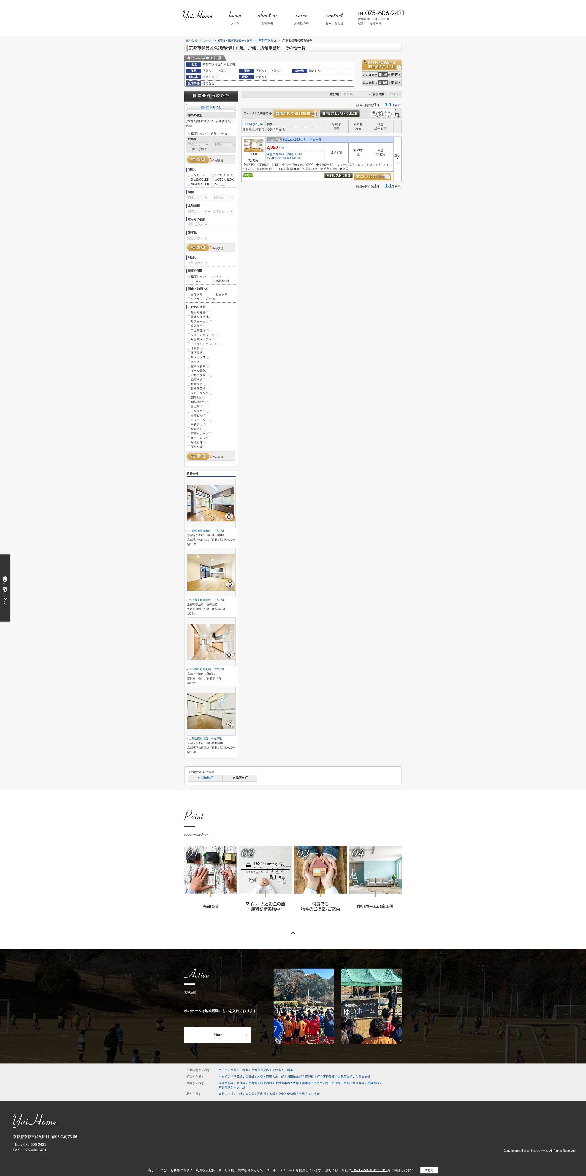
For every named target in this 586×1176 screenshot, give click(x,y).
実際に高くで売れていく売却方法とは (210, 884)
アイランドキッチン (206, 344)
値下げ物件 (199, 149)
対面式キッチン (203, 339)
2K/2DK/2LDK (200, 179)
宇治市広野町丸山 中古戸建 (207, 669)
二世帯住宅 (200, 330)
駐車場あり (200, 366)
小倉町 (223, 1076)
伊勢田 (291, 1093)
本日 (218, 276)
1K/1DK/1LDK (224, 175)
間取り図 (257, 124)
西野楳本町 (312, 1076)
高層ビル (198, 415)
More (218, 1035)
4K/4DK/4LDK (200, 184)
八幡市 (288, 1070)
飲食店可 (198, 429)
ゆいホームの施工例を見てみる (375, 884)
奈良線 (240, 1083)
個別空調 (198, 446)
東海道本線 (282, 1083)
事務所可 (198, 424)
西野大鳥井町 (275, 1076)
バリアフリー (201, 375)
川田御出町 (294, 1076)
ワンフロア (200, 411)
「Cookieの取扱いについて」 (369, 1170)
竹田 (302, 1093)
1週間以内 (222, 281)
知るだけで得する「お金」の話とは (265, 884)
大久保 (249, 1093)
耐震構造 (198, 384)
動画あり (222, 294)
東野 (222, 1093)
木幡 (260, 1076)
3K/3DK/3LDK (224, 179)
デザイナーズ (201, 433)
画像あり (197, 294)
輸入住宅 (198, 326)
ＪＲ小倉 (314, 1093)
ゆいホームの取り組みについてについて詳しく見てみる (320, 884)
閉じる (429, 1170)
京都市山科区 (239, 1070)
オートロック (201, 438)
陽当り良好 (200, 312)
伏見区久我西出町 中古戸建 (302, 139)
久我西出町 (295, 158)
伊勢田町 (236, 1076)
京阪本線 (373, 1083)
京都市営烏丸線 (354, 1083)
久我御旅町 (205, 777)
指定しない (198, 133)
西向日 (291, 154)
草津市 (276, 1070)
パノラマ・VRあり (203, 299)
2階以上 (198, 397)
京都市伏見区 (281, 158)
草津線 (336, 1083)
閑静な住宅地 (201, 317)
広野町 (249, 1076)
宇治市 (223, 1070)
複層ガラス (200, 357)
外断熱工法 (200, 388)
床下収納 (198, 352)
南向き (197, 361)
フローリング (201, 393)
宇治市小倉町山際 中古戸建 (207, 599)
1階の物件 (199, 402)
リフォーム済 (201, 321)
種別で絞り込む (211, 107)
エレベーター (201, 420)
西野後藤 (329, 1076)
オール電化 (200, 370)
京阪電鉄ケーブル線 (232, 1087)
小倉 (281, 1093)
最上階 (197, 406)
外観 (247, 124)
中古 (224, 133)
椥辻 (230, 1093)
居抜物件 (198, 442)
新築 (214, 133)
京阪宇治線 (321, 1083)
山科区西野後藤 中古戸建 (205, 738)
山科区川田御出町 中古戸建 (207, 530)
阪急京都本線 (275, 154)
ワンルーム (198, 175)
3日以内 (196, 281)
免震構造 (198, 379)
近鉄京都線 (226, 1083)
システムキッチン (204, 335)
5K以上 (220, 184)
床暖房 (197, 348)
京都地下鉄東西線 (260, 1083)
